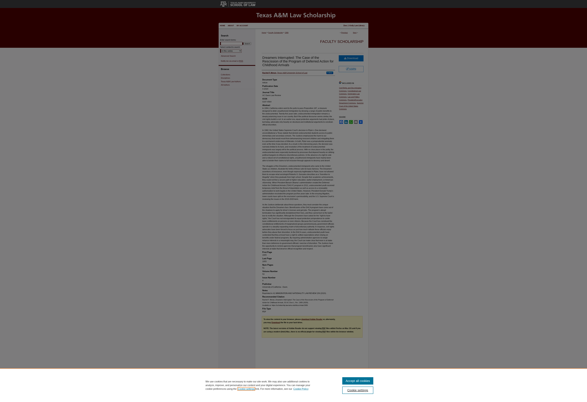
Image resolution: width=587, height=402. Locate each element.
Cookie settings (246, 389)
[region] (293, 385)
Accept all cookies (358, 381)
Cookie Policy (300, 389)
